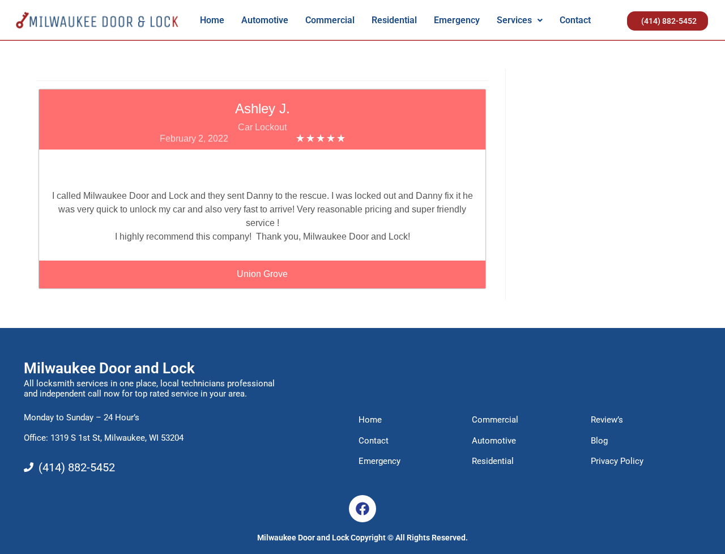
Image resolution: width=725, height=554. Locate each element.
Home (212, 20)
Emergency (457, 20)
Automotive (264, 20)
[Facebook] (362, 508)
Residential (394, 20)
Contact (575, 20)
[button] (519, 20)
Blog (599, 441)
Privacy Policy (617, 461)
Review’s (607, 420)
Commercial (330, 20)
